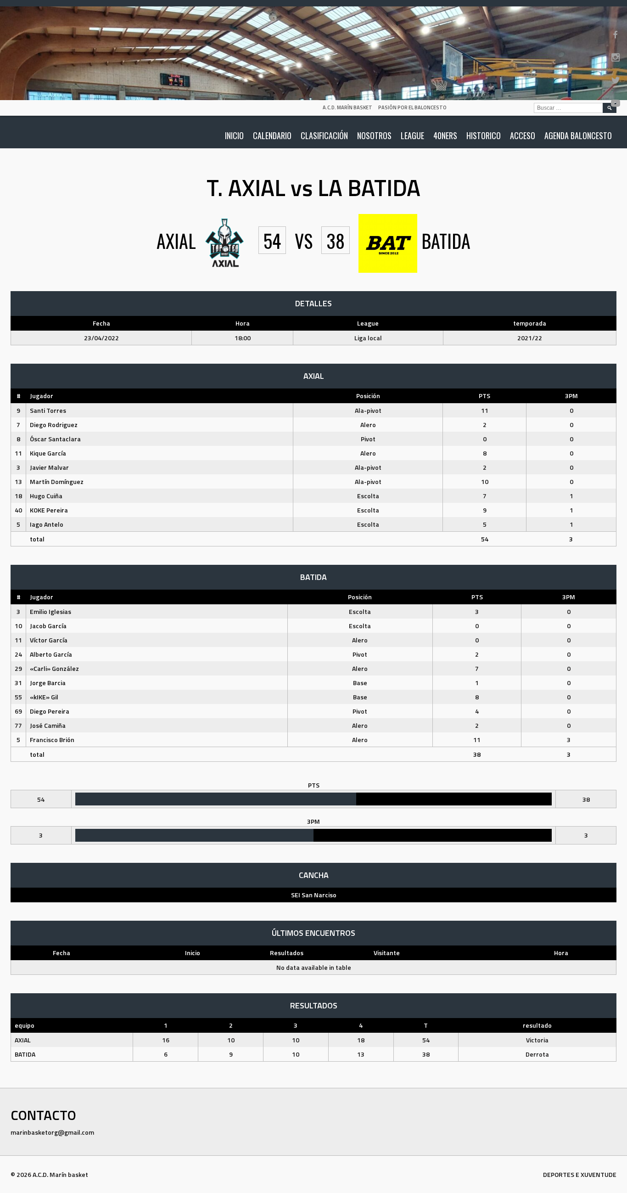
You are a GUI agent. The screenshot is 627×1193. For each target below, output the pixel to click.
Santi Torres (48, 410)
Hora (561, 952)
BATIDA (25, 1054)
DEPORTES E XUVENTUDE (579, 1174)
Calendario (272, 135)
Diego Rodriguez (54, 424)
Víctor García (48, 640)
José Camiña (48, 725)
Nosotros (374, 135)
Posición (368, 395)
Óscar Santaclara (55, 439)
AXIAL (23, 1040)
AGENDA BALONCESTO (578, 135)
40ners (445, 135)
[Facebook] (615, 34)
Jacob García (48, 625)
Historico (483, 135)
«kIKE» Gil (44, 697)
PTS (484, 395)
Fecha (61, 952)
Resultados (286, 952)
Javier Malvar (49, 467)
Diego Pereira (49, 711)
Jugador (41, 395)
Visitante (387, 952)
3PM (571, 395)
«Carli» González (54, 668)
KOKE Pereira (49, 510)
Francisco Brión (52, 739)
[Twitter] (615, 80)
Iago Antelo (46, 524)
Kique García (48, 453)
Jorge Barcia (48, 682)
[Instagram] (615, 57)
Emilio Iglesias (50, 611)
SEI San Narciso (313, 895)
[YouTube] (615, 103)
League (412, 135)
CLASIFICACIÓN (324, 135)
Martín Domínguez (57, 481)
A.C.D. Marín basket (347, 107)
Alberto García (51, 654)
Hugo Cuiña (46, 496)
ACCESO (522, 135)
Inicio (234, 135)
